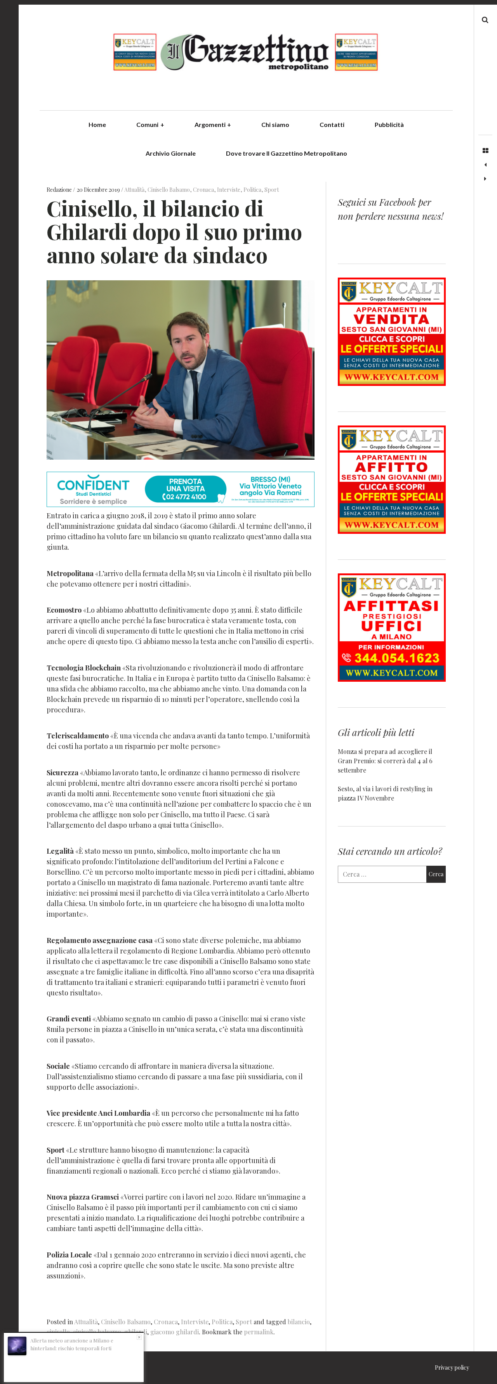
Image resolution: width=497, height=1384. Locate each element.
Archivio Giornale (171, 153)
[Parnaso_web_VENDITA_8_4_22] (392, 383)
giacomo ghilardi (174, 1332)
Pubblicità (389, 124)
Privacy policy (452, 1367)
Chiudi (139, 1337)
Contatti (332, 124)
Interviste (228, 189)
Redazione (60, 189)
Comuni (150, 124)
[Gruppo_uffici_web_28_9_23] (392, 679)
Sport (271, 189)
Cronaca (203, 189)
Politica (252, 189)
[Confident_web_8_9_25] (181, 504)
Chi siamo (275, 124)
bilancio (299, 1322)
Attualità (134, 189)
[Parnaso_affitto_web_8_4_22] (392, 531)
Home (97, 124)
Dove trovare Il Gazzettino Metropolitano (286, 153)
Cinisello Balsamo (169, 189)
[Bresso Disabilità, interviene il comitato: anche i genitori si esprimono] (485, 165)
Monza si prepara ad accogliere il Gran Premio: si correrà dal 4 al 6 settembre (385, 760)
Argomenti (213, 124)
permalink (258, 1332)
